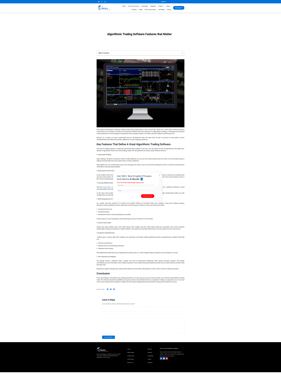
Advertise (163, 1)
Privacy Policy (130, 359)
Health (141, 9)
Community (144, 6)
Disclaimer (150, 362)
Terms (128, 349)
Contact (169, 9)
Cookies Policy (130, 355)
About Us (150, 349)
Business (134, 9)
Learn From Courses (133, 6)
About (168, 6)
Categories (153, 6)
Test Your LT (178, 8)
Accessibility (151, 355)
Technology (161, 9)
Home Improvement (150, 9)
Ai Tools (160, 6)
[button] (182, 52)
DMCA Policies (130, 352)
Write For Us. (130, 362)
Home (124, 6)
